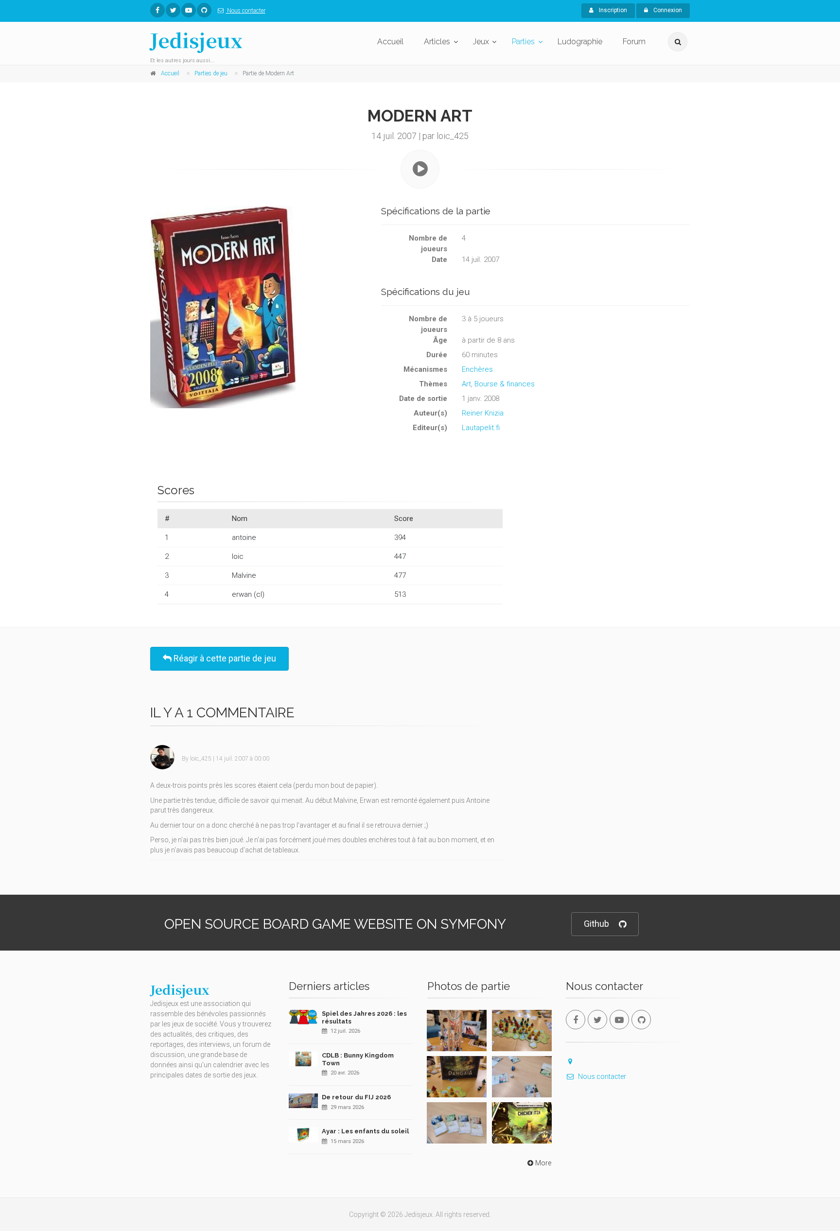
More (543, 1163)
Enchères (477, 369)
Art (466, 384)
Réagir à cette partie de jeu (224, 658)
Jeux (481, 41)
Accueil (390, 41)
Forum (634, 41)
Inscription (612, 10)
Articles (437, 41)
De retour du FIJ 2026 (356, 1097)
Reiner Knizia (483, 413)
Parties (523, 41)
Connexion (667, 10)
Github (596, 924)
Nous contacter (245, 10)
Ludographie (580, 41)
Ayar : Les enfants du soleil (365, 1131)
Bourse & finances (504, 384)
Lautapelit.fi (481, 427)
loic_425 (200, 758)
